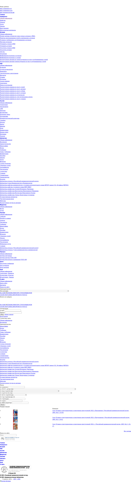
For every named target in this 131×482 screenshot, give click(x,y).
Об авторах (3, 53)
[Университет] (3, 16)
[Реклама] (2, 212)
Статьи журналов (5, 163)
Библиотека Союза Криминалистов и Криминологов (16, 183)
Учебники (3, 150)
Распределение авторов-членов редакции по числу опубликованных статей (23, 61)
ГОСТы (2, 51)
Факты (2, 124)
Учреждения (4, 104)
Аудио (2, 210)
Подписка (3, 79)
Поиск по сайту (5, 287)
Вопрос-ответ (4, 132)
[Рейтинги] (2, 252)
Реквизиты (3, 71)
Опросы (2, 22)
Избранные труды (5, 244)
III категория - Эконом (7, 277)
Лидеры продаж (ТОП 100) (8, 257)
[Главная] (2, 14)
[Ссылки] (2, 101)
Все (1, 293)
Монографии (4, 146)
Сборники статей (5, 165)
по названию (4, 387)
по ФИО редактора (6, 402)
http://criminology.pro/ (6, 10)
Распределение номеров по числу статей (12, 87)
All (1, 295)
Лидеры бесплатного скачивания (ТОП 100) (13, 259)
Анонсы (2, 220)
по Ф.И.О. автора (5, 389)
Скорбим (2, 120)
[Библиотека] (3, 138)
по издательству (5, 393)
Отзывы (2, 77)
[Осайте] (2, 279)
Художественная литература (8, 197)
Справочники (4, 175)
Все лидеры (127, 431)
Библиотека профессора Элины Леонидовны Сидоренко (17, 195)
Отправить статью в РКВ (7, 44)
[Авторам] (2, 32)
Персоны (3, 110)
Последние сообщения (7, 263)
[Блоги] (1, 261)
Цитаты (2, 122)
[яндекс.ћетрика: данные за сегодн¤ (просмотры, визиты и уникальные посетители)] (5, 481)
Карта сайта (3, 283)
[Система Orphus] (10, 441)
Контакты (3, 75)
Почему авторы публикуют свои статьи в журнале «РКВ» (17, 36)
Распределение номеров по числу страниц (13, 99)
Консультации (4, 28)
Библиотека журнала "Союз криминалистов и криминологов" (19, 250)
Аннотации (3, 83)
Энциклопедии (4, 177)
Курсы (2, 148)
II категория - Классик (7, 275)
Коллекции (3, 142)
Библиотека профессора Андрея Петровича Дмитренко (17, 189)
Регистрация (4, 316)
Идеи (1, 128)
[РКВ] (1, 63)
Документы (3, 222)
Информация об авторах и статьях (10, 57)
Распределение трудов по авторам (10, 202)
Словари (2, 173)
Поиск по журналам (6, 85)
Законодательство (5, 144)
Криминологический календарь (9, 118)
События (2, 216)
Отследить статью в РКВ (7, 48)
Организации (4, 106)
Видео (2, 208)
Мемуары (3, 201)
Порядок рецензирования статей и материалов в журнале (17, 38)
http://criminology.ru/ (6, 8)
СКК (1, 108)
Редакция (3, 67)
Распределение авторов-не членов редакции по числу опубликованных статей (24, 59)
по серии (2, 401)
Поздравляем (4, 116)
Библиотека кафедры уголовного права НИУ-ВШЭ (15, 187)
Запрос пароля (9, 314)
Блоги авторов (4, 267)
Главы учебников (5, 151)
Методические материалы (8, 30)
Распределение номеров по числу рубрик (12, 91)
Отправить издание (6, 46)
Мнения (2, 126)
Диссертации (4, 169)
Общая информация (6, 18)
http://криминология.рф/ (7, 12)
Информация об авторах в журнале (10, 55)
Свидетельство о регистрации (9, 73)
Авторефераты (4, 167)
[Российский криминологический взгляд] (19, 468)
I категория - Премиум (7, 273)
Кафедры (3, 20)
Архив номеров (5, 81)
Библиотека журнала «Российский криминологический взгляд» (19, 181)
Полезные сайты (5, 114)
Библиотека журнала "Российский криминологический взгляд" (19, 248)
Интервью (3, 134)
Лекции (2, 26)
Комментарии (4, 130)
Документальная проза (7, 199)
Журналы (3, 161)
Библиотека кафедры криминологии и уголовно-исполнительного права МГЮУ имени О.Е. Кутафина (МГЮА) (34, 185)
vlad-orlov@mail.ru (16, 471)
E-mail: (2, 310)
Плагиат (2, 136)
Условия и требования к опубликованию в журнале (15, 40)
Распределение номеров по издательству (12, 95)
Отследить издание (6, 50)
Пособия (2, 155)
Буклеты (2, 179)
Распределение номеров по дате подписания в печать (16, 97)
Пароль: (2, 312)
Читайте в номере (5, 218)
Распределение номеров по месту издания (13, 93)
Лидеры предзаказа (6, 255)
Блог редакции (4, 265)
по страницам (4, 399)
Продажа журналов (6, 42)
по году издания (5, 397)
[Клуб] (1, 269)
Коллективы (3, 112)
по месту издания (5, 395)
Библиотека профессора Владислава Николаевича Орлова (17, 193)
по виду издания (5, 391)
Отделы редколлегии (6, 69)
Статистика (3, 171)
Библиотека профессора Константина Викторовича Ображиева (19, 191)
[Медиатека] (3, 204)
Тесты (2, 24)
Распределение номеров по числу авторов (13, 89)
